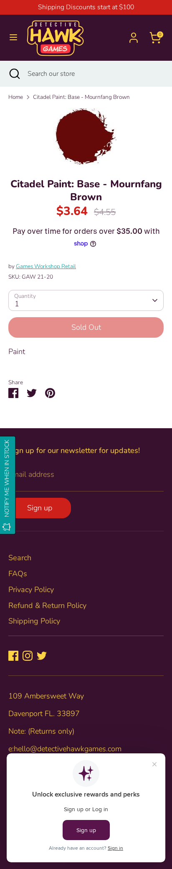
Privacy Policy (31, 590)
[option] (86, 136)
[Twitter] (42, 656)
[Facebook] (13, 656)
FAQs (17, 574)
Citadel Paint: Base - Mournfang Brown (81, 97)
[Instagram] (28, 656)
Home (15, 97)
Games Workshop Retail (46, 266)
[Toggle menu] (13, 37)
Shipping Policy (34, 621)
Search (19, 558)
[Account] (133, 35)
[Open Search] (13, 74)
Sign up (39, 508)
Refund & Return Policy (47, 605)
